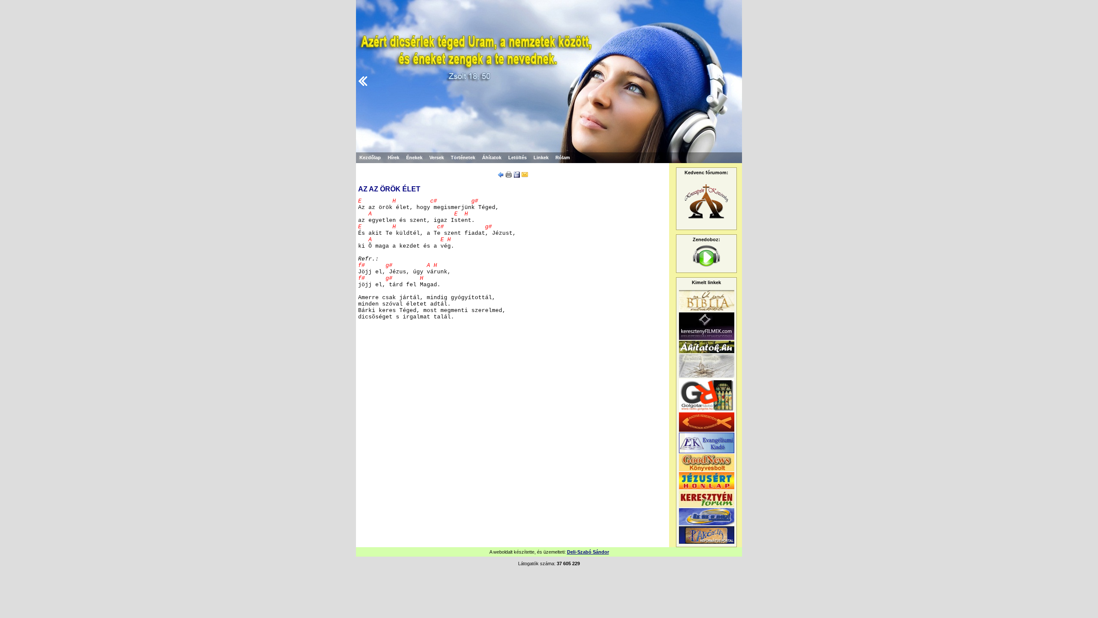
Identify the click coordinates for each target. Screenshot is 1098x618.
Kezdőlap (370, 157)
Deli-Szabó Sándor (588, 551)
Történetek (463, 157)
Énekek (414, 157)
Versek (436, 157)
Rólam (562, 157)
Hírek (393, 157)
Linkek (541, 157)
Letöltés (517, 157)
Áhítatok (491, 157)
